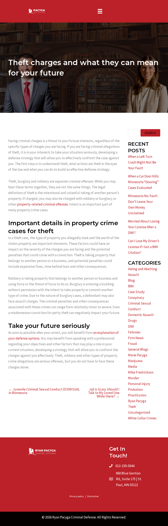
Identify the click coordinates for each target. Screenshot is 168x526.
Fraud (132, 343)
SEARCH (150, 133)
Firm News (136, 338)
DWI (131, 326)
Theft (132, 406)
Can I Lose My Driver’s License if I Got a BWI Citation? (143, 247)
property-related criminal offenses (42, 204)
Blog (131, 280)
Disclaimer (93, 496)
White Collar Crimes (142, 418)
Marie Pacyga (137, 355)
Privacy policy (76, 496)
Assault (133, 274)
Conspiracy (136, 297)
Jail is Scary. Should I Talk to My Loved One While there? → (103, 393)
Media (132, 366)
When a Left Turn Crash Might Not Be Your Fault (142, 162)
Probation (135, 389)
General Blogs (138, 349)
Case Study (136, 292)
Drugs (132, 320)
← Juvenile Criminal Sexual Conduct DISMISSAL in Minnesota (44, 391)
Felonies (134, 332)
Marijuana (135, 361)
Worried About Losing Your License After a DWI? (144, 227)
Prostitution (137, 395)
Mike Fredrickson (140, 372)
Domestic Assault (141, 315)
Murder (133, 378)
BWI (131, 286)
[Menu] (100, 11)
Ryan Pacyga (137, 401)
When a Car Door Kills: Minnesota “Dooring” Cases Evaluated (143, 182)
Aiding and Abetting (142, 269)
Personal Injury (139, 384)
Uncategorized (139, 412)
